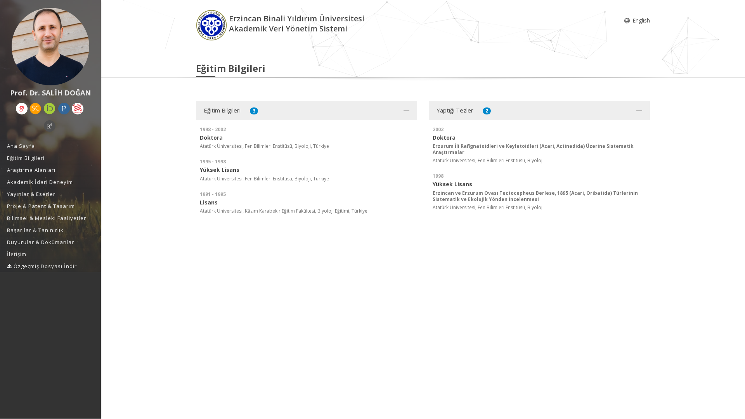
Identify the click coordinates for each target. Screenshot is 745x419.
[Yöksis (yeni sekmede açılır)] (77, 108)
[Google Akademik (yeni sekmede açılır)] (22, 108)
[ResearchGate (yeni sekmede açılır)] (49, 126)
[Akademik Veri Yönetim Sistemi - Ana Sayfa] (212, 24)
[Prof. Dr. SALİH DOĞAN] (50, 46)
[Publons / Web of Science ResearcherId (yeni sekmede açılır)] (64, 108)
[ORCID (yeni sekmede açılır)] (49, 108)
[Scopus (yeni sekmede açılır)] (35, 108)
